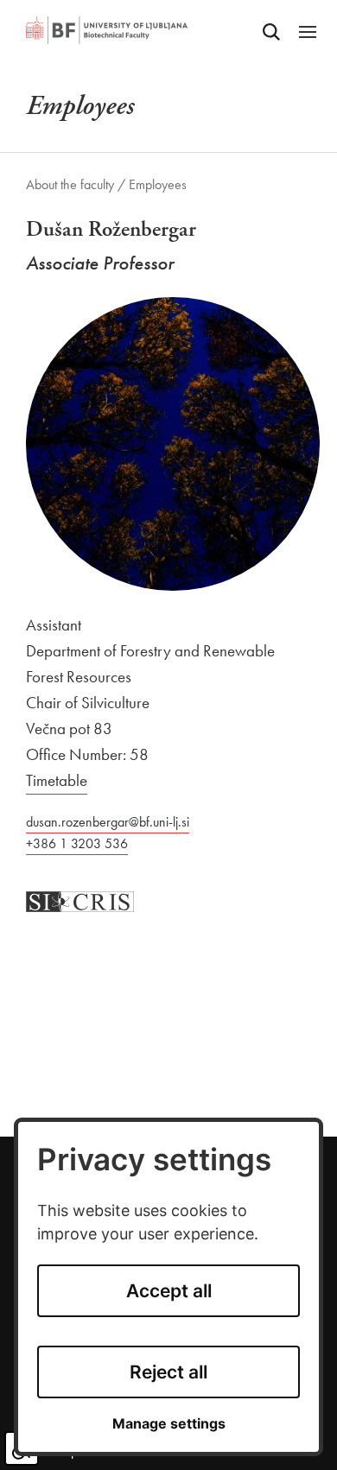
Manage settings (169, 1424)
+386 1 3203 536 (77, 843)
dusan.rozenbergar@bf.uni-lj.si (107, 822)
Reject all (168, 1372)
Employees (158, 184)
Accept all (169, 1291)
